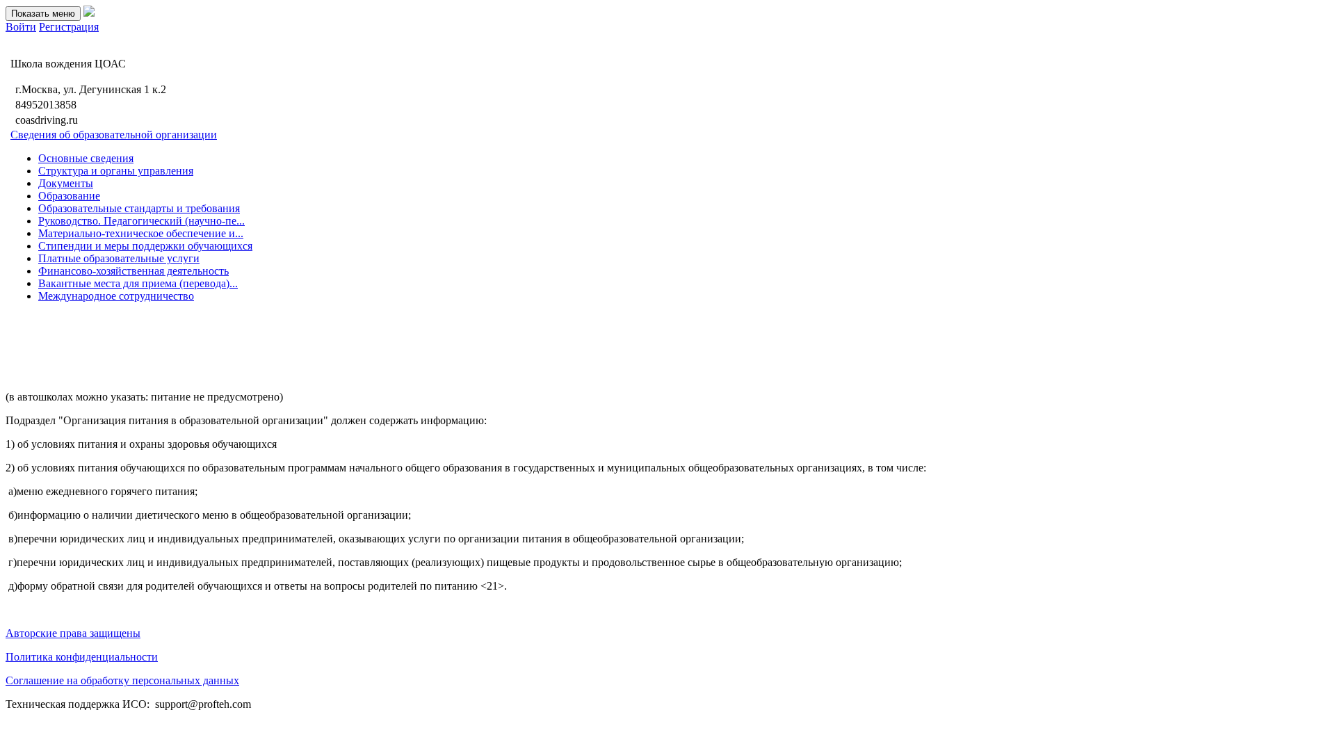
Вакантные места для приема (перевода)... (138, 283)
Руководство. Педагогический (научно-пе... (141, 221)
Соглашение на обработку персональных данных (122, 680)
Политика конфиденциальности (82, 657)
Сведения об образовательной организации (113, 134)
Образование (69, 196)
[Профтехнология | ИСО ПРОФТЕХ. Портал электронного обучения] (89, 13)
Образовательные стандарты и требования (139, 208)
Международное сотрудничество (116, 296)
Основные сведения (86, 158)
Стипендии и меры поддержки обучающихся (145, 246)
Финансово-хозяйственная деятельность (133, 271)
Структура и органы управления (115, 171)
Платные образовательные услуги (119, 258)
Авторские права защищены (73, 633)
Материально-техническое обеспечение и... (140, 233)
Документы (65, 183)
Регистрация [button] (69, 27)
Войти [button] (21, 27)
